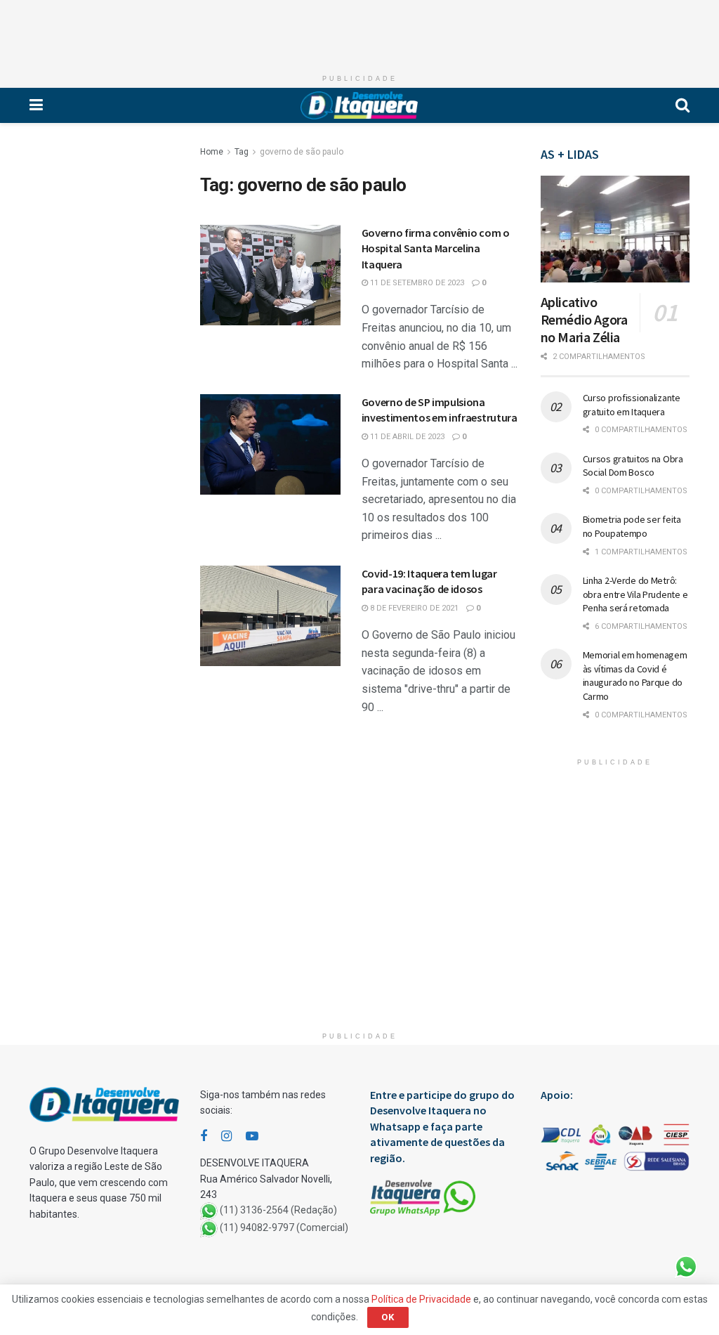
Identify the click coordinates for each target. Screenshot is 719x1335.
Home (211, 152)
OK (388, 1317)
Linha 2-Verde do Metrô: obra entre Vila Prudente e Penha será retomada (635, 594)
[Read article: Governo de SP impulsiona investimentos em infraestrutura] (270, 444)
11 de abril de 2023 (406, 436)
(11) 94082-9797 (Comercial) (284, 1228)
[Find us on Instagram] (226, 1136)
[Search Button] (682, 105)
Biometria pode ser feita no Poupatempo (632, 526)
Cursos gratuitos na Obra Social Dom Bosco (633, 465)
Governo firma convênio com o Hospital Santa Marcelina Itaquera (436, 248)
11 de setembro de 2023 (416, 282)
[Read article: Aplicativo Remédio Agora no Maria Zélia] (615, 229)
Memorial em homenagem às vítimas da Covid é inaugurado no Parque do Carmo (635, 676)
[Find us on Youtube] (252, 1136)
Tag (242, 152)
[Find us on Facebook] (203, 1136)
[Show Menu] (36, 105)
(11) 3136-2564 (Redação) (278, 1210)
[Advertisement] (359, 31)
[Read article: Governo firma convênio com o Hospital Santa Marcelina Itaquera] (270, 275)
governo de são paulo (301, 152)
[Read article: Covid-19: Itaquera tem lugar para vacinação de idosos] (270, 616)
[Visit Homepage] (359, 105)
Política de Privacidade (421, 1299)
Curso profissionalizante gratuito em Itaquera (631, 404)
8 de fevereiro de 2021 (413, 608)
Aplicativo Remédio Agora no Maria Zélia (584, 319)
